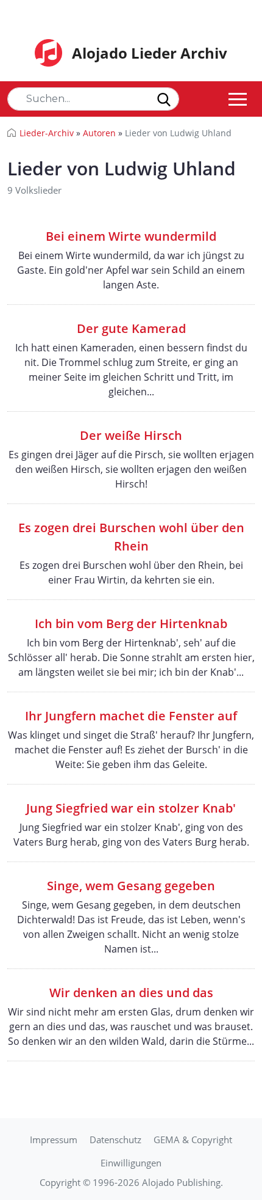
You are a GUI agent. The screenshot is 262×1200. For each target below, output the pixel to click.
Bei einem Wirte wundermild (131, 236)
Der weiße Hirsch (131, 435)
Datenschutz (115, 1139)
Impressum (53, 1139)
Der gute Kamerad (131, 328)
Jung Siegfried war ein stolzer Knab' (131, 808)
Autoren (99, 133)
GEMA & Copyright (193, 1139)
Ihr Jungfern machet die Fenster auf (131, 716)
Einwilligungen (131, 1163)
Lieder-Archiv (46, 133)
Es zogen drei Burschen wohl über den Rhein (131, 536)
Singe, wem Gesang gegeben (131, 885)
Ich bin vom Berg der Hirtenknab (131, 623)
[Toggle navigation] (238, 99)
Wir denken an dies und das (131, 992)
